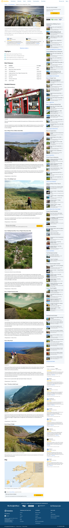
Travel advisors (37, 523)
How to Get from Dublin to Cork (56, 326)
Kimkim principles (38, 517)
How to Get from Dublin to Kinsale (56, 352)
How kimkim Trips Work (54, 254)
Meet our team (37, 512)
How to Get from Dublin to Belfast (56, 356)
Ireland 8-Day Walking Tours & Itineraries (54, 49)
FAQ (51, 512)
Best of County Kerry (50, 155)
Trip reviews (43, 1)
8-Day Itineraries (11, 4)
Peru (21, 517)
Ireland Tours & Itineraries (51, 181)
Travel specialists (36, 1)
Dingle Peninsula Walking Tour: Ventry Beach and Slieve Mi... (55, 80)
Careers (36, 516)
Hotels (24, 1)
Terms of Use (18, 526)
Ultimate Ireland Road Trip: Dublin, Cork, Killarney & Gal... (56, 160)
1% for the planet (54, 517)
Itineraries (19, 1)
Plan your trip (61, 1)
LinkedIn (7, 515)
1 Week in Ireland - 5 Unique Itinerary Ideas (56, 196)
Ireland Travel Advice (50, 250)
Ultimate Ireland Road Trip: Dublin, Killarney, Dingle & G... (56, 164)
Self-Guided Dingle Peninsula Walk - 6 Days (57, 63)
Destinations (13, 1)
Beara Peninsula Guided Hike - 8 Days (56, 45)
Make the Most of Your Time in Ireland (53, 209)
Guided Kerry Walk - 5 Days (55, 115)
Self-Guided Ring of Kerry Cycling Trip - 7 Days (56, 142)
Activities (29, 1)
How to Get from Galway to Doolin (56, 348)
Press (36, 519)
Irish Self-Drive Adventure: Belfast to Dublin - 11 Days (56, 304)
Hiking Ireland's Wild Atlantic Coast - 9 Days (56, 67)
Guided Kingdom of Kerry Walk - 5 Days (56, 138)
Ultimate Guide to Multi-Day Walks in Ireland (56, 229)
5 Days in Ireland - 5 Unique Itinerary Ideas (56, 192)
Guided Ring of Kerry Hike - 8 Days (56, 88)
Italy (20, 514)
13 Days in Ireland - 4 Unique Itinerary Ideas (55, 308)
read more (18, 43)
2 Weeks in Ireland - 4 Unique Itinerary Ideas (55, 205)
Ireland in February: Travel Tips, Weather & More (55, 247)
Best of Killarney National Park (52, 128)
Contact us (37, 514)
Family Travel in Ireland (54, 232)
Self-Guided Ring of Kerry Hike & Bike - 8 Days (56, 124)
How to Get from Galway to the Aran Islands (56, 340)
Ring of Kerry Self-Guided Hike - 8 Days (56, 27)
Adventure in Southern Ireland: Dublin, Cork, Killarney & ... (55, 299)
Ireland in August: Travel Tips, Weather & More (55, 279)
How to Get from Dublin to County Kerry (56, 335)
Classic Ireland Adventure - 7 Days (56, 168)
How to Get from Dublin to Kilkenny (56, 343)
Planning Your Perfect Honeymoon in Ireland (56, 133)
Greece (21, 512)
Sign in (67, 1)
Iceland (21, 516)
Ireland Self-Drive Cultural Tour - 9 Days (56, 295)
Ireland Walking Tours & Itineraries (52, 75)
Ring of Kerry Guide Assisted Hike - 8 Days (56, 120)
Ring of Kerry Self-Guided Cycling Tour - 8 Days (56, 107)
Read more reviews (24, 48)
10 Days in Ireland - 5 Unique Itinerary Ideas (55, 201)
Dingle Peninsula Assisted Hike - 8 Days (56, 94)
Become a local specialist (39, 521)
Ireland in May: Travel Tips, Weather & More (56, 266)
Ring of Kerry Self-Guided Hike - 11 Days (56, 54)
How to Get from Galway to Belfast (56, 330)
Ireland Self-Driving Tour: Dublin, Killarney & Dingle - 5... (56, 111)
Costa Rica (22, 521)
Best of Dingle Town (50, 102)
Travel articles (53, 514)
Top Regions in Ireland (54, 221)
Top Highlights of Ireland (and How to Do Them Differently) (56, 218)
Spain (21, 519)
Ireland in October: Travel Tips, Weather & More (55, 275)
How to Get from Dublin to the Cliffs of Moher (56, 318)
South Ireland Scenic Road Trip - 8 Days (56, 173)
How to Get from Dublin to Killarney (56, 321)
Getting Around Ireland (50, 361)
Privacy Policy (24, 526)
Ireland (6, 4)
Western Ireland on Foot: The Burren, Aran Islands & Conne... (55, 32)
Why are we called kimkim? (55, 516)
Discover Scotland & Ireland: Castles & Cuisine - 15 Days (56, 290)
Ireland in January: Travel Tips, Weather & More (55, 242)
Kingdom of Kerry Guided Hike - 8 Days (56, 41)
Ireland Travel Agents (54, 259)
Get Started (39, 225)
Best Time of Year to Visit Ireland (56, 213)
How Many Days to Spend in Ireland (56, 186)
